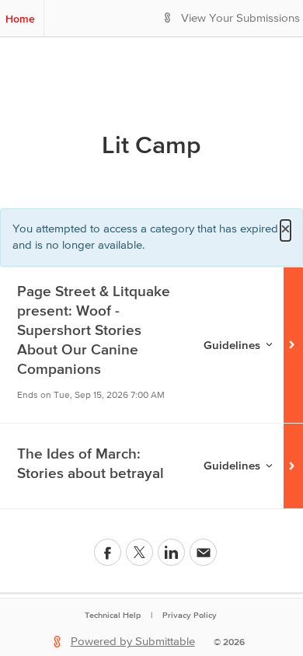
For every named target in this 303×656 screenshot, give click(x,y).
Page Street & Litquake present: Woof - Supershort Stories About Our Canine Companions (93, 330)
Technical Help (113, 614)
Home (20, 18)
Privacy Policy (189, 614)
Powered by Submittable (133, 641)
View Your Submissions (240, 18)
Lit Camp (151, 145)
